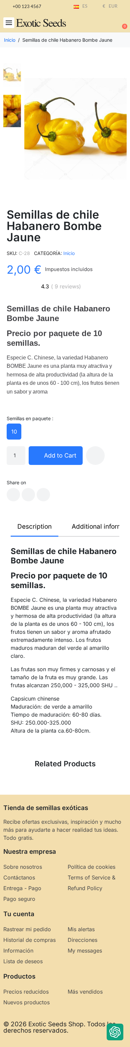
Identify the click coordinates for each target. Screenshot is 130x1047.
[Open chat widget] (115, 1032)
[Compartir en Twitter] (28, 494)
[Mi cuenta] (100, 23)
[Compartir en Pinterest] (43, 494)
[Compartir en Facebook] (13, 494)
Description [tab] (34, 526)
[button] (8, 22)
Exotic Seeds (41, 22)
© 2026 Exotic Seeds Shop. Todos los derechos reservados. (59, 1027)
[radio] (14, 432)
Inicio (69, 253)
